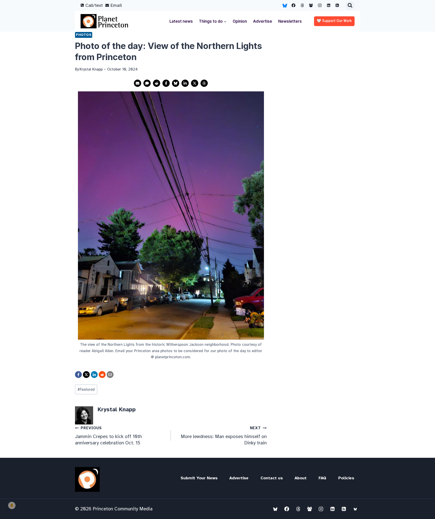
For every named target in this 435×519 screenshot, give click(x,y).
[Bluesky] (285, 5)
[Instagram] (320, 5)
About (301, 477)
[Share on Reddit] (156, 83)
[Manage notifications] (11, 505)
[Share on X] (194, 83)
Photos (83, 35)
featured (86, 389)
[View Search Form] (350, 5)
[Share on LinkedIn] (185, 83)
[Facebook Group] (311, 5)
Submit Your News (199, 477)
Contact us (272, 477)
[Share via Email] (137, 83)
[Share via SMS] (147, 83)
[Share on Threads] (204, 83)
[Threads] (302, 5)
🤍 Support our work (334, 21)
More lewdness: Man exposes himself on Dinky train (224, 436)
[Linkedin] (328, 5)
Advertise (262, 21)
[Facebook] (293, 5)
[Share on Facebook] (166, 83)
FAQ (322, 477)
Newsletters (290, 21)
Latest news (181, 21)
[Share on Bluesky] (175, 83)
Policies (346, 477)
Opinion (240, 21)
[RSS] (337, 5)
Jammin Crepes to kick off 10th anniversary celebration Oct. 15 (108, 436)
